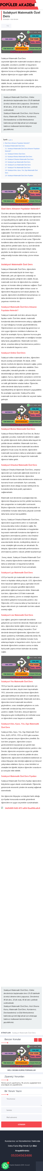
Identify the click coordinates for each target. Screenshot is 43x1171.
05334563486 (21, 1155)
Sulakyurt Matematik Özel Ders (24, 1033)
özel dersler (14, 19)
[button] (5, 1165)
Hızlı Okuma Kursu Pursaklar (21, 1070)
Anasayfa (6, 19)
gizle (10, 140)
